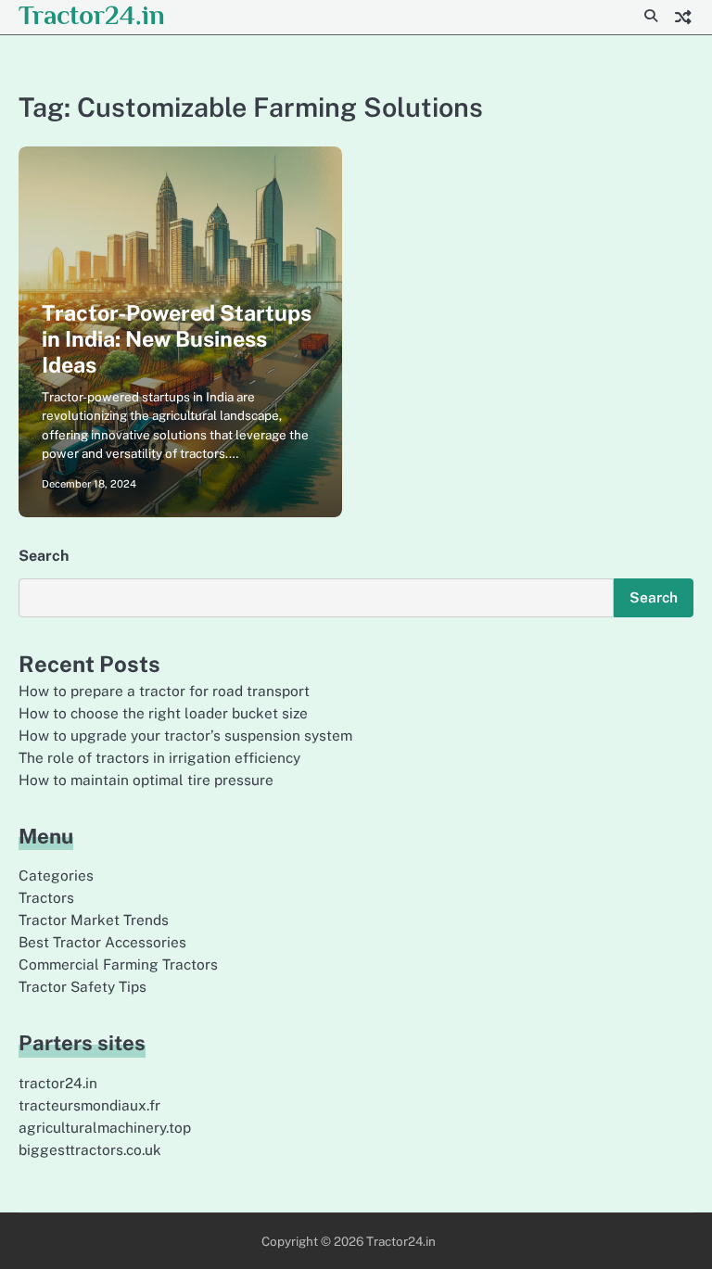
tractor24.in (58, 1082)
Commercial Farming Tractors (118, 964)
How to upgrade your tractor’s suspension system (185, 735)
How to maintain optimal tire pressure (146, 779)
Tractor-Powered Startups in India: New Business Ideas (177, 338)
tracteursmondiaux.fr (89, 1105)
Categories (56, 875)
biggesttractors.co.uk (90, 1149)
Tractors (46, 897)
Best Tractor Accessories (102, 941)
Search (44, 556)
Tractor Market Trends (94, 919)
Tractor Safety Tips (82, 986)
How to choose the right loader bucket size (163, 712)
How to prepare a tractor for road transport (164, 690)
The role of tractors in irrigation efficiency (159, 757)
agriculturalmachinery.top (105, 1127)
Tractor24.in (92, 15)
